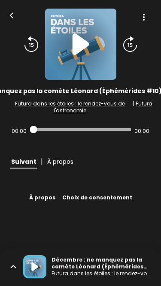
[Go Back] (11, 14)
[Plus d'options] (143, 17)
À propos (42, 197)
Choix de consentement (97, 197)
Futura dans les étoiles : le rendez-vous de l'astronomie (70, 107)
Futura (144, 103)
